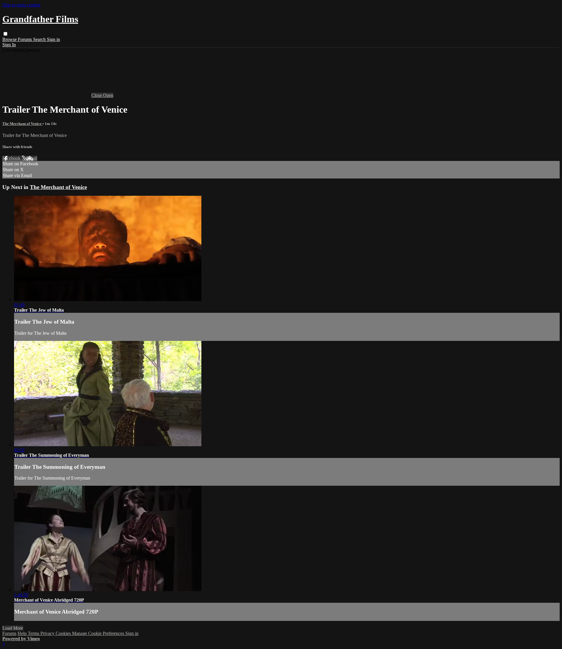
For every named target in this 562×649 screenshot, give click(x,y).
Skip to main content (21, 4)
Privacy (48, 633)
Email (31, 158)
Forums (25, 39)
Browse (10, 39)
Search (40, 39)
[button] (5, 34)
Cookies (64, 633)
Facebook (12, 158)
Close (97, 95)
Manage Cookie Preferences (98, 633)
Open (108, 95)
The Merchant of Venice (22, 123)
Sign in (53, 39)
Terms (34, 633)
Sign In (9, 44)
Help (23, 633)
